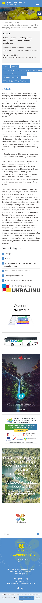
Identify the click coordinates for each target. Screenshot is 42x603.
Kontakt (14, 66)
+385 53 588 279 (23, 579)
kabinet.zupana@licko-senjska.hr (24, 583)
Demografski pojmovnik (11, 77)
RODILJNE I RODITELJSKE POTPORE (15, 81)
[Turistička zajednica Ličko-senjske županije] (21, 518)
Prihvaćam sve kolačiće (26, 597)
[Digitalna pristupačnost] (39, 13)
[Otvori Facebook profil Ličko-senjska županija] (18, 589)
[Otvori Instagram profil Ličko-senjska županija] (23, 589)
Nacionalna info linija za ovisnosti (14, 74)
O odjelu (6, 66)
